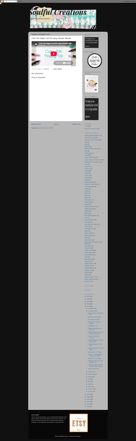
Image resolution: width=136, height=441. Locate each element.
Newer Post (36, 124)
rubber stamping (89, 250)
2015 (88, 397)
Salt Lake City (89, 259)
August (90, 376)
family (86, 191)
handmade (88, 202)
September (91, 374)
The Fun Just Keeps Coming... (94, 337)
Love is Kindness (90, 219)
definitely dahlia (89, 182)
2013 (88, 401)
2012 (88, 404)
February (91, 389)
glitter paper (88, 200)
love (86, 217)
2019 (88, 301)
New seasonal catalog (91, 224)
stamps (87, 274)
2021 (88, 296)
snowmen (87, 261)
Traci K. (89, 126)
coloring (87, 166)
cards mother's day (90, 157)
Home (56, 124)
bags (86, 144)
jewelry (87, 213)
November (91, 311)
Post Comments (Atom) (46, 128)
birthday (87, 146)
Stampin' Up (88, 270)
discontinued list (89, 186)
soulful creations (89, 263)
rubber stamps (89, 252)
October (90, 371)
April (89, 384)
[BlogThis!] (56, 69)
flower (86, 195)
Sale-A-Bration (89, 254)
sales (86, 257)
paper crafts (88, 233)
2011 (88, 406)
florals (86, 193)
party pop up (88, 240)
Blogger (78, 436)
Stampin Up (88, 265)
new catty (87, 222)
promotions (88, 245)
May (89, 381)
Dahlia (86, 180)
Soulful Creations (57, 12)
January (90, 391)
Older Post (76, 124)
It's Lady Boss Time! (94, 319)
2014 (88, 399)
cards (86, 155)
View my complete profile (92, 128)
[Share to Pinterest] (61, 69)
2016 (88, 394)
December (91, 308)
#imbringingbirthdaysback (92, 135)
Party (86, 237)
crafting (87, 171)
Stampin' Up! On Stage (94, 358)
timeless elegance (90, 277)
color (86, 164)
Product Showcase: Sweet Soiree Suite (95, 340)
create (86, 173)
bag (86, 142)
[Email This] (54, 69)
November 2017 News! (94, 317)
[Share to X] (57, 69)
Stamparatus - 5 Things (95, 352)
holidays (87, 211)
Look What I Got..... (93, 326)
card (86, 151)
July (89, 379)
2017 (88, 306)
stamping (87, 272)
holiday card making (90, 206)
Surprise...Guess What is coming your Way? (95, 355)
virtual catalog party (90, 279)
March (90, 386)
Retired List (88, 248)
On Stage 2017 (89, 228)
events (87, 188)
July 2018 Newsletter (91, 215)
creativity (87, 177)
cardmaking (88, 153)
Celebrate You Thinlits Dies (92, 162)
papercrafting (88, 235)
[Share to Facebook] (59, 69)
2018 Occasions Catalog (92, 140)
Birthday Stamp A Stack (91, 148)
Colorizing (87, 168)
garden (87, 197)
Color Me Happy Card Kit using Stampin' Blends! (95, 365)
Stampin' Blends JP (93, 368)
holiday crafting (89, 208)
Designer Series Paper (91, 184)
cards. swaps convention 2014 (93, 160)
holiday (87, 204)
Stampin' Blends (89, 268)
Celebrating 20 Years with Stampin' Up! (95, 361)
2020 (88, 299)
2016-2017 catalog (90, 137)
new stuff (87, 226)
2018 (88, 304)
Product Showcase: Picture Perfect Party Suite (96, 333)
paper (86, 231)
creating (87, 175)
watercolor (88, 281)
